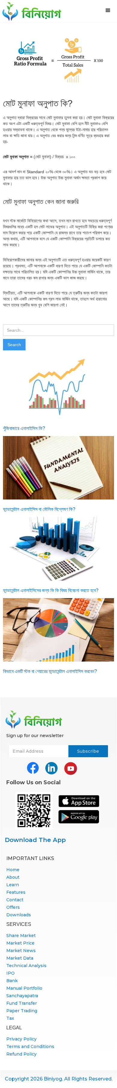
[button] (108, 11)
